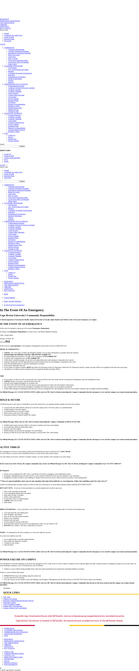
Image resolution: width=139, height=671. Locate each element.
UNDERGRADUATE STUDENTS (16, 84)
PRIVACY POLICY (11, 663)
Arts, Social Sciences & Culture (18, 69)
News (6, 160)
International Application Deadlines (19, 53)
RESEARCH (4, 19)
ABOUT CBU (9, 652)
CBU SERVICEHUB (7, 23)
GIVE (6, 133)
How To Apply (13, 59)
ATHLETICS (4, 26)
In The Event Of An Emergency (14, 305)
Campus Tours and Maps (12, 158)
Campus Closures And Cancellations (15, 608)
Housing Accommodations (16, 104)
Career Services (13, 93)
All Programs (12, 68)
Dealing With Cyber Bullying (12, 606)
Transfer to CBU (13, 111)
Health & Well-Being (15, 79)
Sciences (11, 82)
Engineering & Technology (17, 77)
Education (11, 75)
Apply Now (12, 57)
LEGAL (7, 661)
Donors (10, 137)
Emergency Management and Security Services (18, 601)
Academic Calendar (14, 90)
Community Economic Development (20, 73)
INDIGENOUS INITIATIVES (10, 21)
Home (6, 294)
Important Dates (9, 39)
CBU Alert (6, 597)
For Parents (11, 102)
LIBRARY (3, 24)
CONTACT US (9, 655)
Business (11, 71)
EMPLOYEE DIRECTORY (13, 657)
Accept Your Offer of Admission (18, 62)
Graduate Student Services (16, 130)
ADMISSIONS (9, 48)
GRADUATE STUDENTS (13, 113)
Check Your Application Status (18, 60)
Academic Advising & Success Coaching (21, 88)
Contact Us (11, 135)
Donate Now (12, 139)
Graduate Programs (14, 115)
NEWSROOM (9, 659)
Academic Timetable (14, 91)
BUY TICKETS (5, 28)
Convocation (12, 97)
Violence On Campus (10, 599)
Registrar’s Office (14, 106)
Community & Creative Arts (13, 35)
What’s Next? (12, 64)
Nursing (10, 80)
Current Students (9, 298)
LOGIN (2, 44)
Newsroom (7, 41)
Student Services (13, 110)
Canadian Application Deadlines (18, 51)
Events (6, 161)
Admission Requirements (16, 49)
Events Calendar (13, 99)
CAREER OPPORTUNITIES (14, 653)
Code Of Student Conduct (11, 604)
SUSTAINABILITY (11, 664)
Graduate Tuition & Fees (16, 122)
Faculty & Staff (9, 37)
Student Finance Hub (15, 108)
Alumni (6, 33)
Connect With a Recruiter (16, 95)
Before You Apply (14, 55)
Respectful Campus (9, 602)
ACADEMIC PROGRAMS (13, 66)
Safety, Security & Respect (12, 301)
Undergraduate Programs (16, 86)
